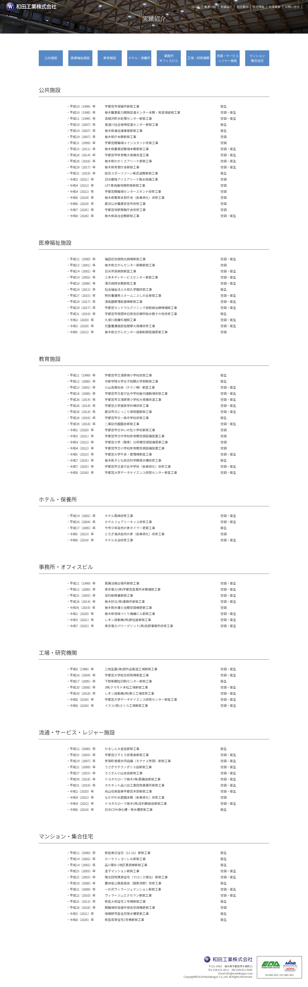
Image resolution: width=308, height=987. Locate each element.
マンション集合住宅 (257, 58)
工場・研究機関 (198, 58)
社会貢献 (275, 7)
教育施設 (110, 58)
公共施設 (51, 58)
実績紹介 (226, 7)
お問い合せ (292, 7)
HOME (196, 7)
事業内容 (210, 7)
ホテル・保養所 (139, 58)
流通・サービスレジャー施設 (228, 58)
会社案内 (242, 7)
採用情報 (258, 7)
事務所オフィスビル (168, 58)
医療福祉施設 (80, 58)
